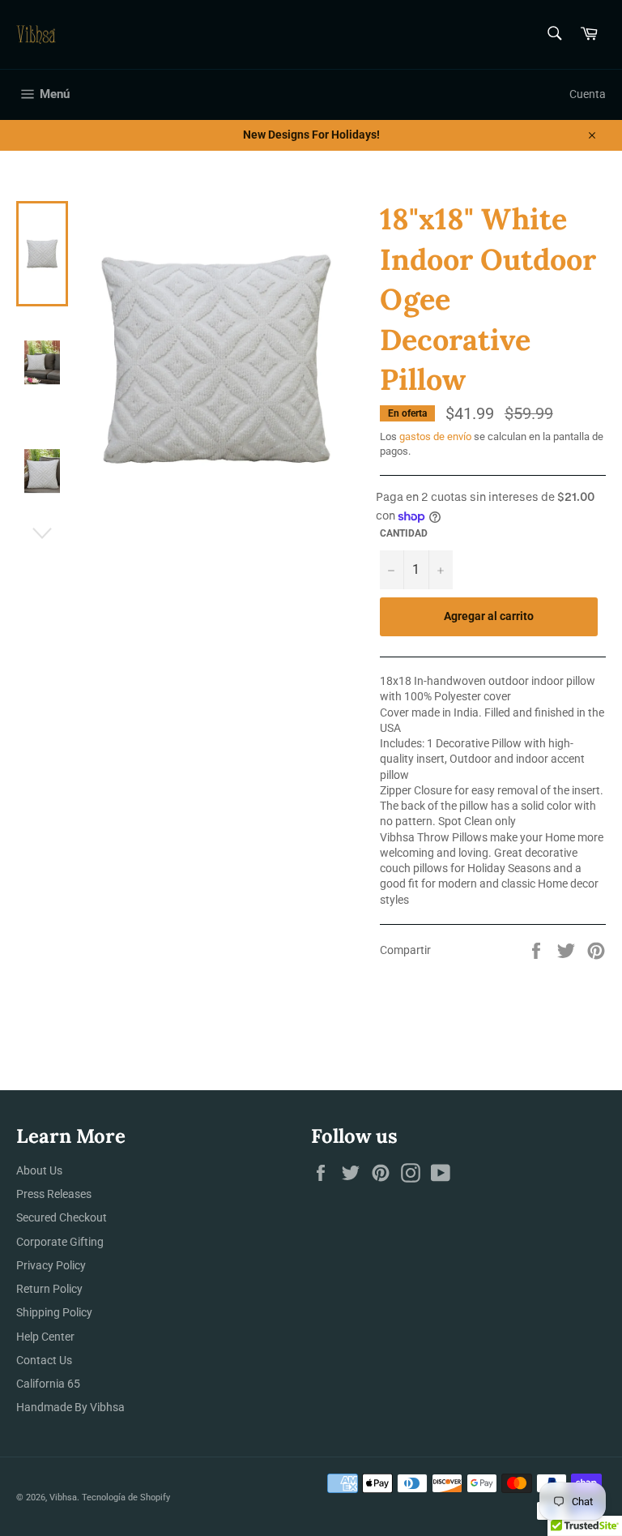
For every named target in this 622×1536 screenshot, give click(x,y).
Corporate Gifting (60, 1241)
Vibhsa (63, 1497)
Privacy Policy (51, 1265)
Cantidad (404, 533)
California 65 (48, 1383)
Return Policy (49, 1288)
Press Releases (54, 1193)
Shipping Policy (54, 1312)
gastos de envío (435, 436)
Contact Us (44, 1360)
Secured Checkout (61, 1217)
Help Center (45, 1336)
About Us (39, 1170)
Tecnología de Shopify (126, 1497)
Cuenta (587, 94)
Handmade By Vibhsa (70, 1407)
